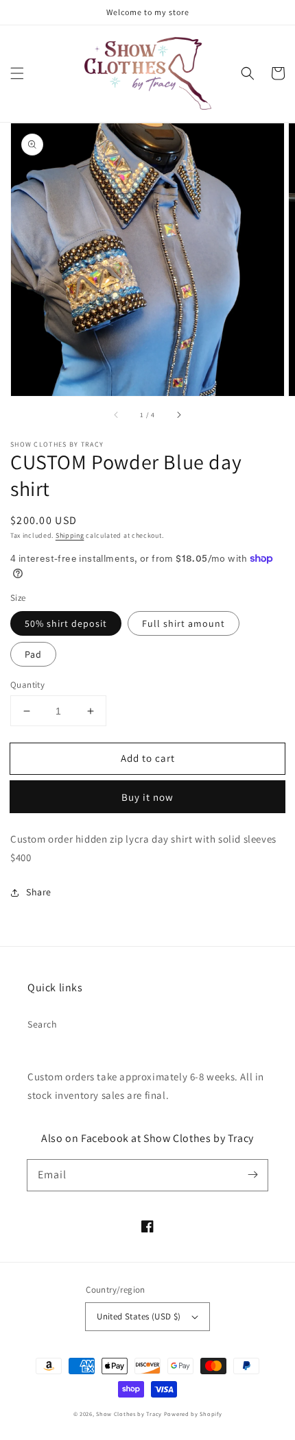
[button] (17, 73)
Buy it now (147, 797)
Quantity (27, 685)
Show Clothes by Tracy (129, 1413)
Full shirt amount (183, 623)
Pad (33, 654)
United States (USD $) (138, 1316)
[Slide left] (117, 415)
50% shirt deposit (66, 623)
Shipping (70, 535)
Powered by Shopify (193, 1413)
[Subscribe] (252, 1175)
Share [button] (38, 892)
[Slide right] (178, 415)
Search (42, 1024)
